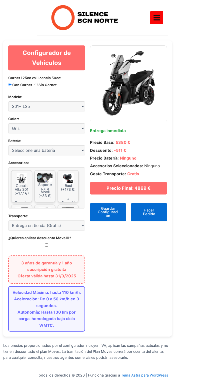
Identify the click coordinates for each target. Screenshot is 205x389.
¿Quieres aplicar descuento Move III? (39, 238)
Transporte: (18, 216)
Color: (13, 119)
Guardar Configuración (108, 212)
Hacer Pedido (149, 212)
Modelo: (15, 97)
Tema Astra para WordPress (144, 375)
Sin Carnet (47, 85)
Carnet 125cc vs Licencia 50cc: (34, 78)
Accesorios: (18, 163)
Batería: (14, 141)
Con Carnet (22, 85)
